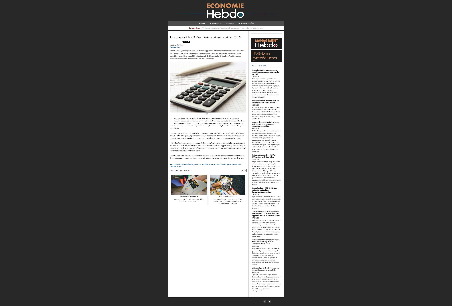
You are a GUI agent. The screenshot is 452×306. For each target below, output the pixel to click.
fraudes (223, 164)
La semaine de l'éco (246, 23)
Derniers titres (194, 28)
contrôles (205, 164)
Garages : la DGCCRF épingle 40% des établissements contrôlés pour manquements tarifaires (265, 124)
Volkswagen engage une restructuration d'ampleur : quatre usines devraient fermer (232, 28)
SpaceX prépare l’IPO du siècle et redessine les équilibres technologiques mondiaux (264, 190)
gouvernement (232, 164)
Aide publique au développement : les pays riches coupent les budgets (265, 269)
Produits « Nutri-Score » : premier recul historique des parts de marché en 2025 (265, 72)
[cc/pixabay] (208, 62)
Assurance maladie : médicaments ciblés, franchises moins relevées (189, 200)
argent (196, 164)
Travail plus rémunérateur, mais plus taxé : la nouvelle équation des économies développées (265, 242)
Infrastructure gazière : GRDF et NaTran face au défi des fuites (263, 156)
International (216, 23)
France (202, 23)
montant (173, 166)
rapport (179, 166)
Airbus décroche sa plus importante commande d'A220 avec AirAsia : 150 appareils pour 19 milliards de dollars (266, 214)
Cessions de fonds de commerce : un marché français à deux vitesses (265, 102)
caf (200, 164)
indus (239, 164)
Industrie (230, 23)
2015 (176, 164)
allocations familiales (185, 164)
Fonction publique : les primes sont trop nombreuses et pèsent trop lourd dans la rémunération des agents (227, 201)
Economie (212, 164)
